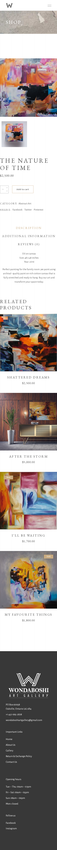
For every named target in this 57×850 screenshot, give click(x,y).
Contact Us (11, 762)
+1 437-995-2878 (14, 714)
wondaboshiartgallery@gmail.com (24, 720)
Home (9, 739)
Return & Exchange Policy (19, 756)
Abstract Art (25, 203)
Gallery (9, 750)
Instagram (11, 828)
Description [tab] (29, 228)
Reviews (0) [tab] (29, 244)
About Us (10, 745)
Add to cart (23, 189)
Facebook (11, 823)
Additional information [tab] (28, 236)
